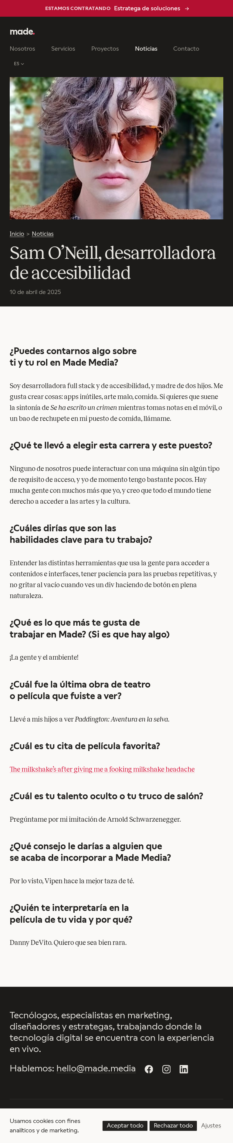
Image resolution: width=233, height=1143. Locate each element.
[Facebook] (149, 1069)
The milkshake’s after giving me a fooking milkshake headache (102, 769)
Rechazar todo (173, 1125)
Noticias (146, 48)
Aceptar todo (125, 1125)
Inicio (17, 233)
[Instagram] (166, 1069)
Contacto (186, 48)
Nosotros (22, 48)
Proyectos (105, 48)
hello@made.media (96, 1068)
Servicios (63, 48)
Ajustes (211, 1125)
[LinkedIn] (184, 1069)
